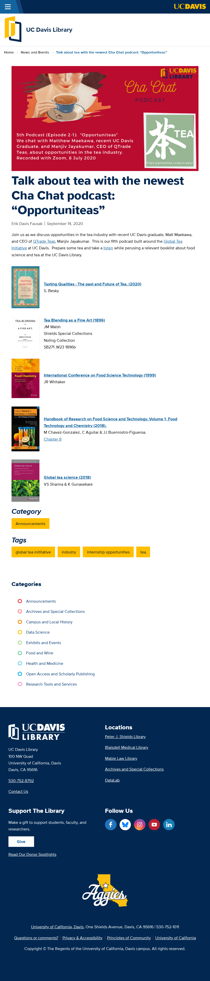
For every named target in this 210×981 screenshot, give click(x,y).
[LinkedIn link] (169, 824)
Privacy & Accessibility (82, 938)
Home (9, 52)
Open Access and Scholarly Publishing (60, 674)
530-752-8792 (21, 780)
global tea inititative (33, 552)
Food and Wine (39, 653)
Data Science (38, 632)
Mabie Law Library (121, 758)
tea (143, 552)
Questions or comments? (36, 938)
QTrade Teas (44, 241)
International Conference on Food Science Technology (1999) (100, 375)
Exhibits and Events (43, 642)
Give (21, 841)
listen (108, 248)
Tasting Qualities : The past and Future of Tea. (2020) (92, 284)
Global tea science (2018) (67, 477)
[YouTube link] (154, 824)
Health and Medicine (44, 663)
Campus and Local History (49, 622)
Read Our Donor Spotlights (32, 854)
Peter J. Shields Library (125, 736)
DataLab (112, 780)
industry (69, 552)
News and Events (35, 52)
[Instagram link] (139, 824)
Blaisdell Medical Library (126, 747)
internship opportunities (108, 552)
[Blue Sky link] (125, 824)
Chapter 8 (52, 439)
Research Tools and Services (51, 684)
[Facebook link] (111, 824)
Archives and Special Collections (55, 611)
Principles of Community (129, 938)
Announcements (30, 523)
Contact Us (18, 791)
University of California (175, 938)
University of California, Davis (57, 927)
